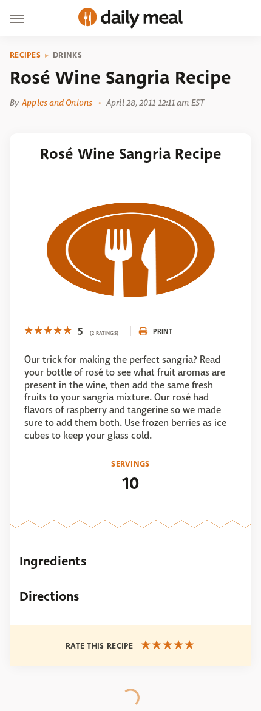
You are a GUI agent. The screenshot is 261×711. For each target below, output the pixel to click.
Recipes (25, 55)
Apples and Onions (57, 102)
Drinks (67, 55)
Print (162, 331)
